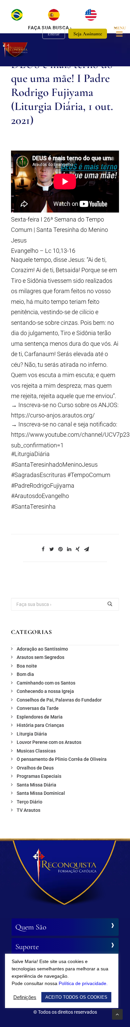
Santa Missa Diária (36, 784)
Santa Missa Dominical (41, 793)
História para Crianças (40, 725)
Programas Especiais (39, 776)
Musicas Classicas (36, 751)
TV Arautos (28, 810)
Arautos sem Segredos (40, 657)
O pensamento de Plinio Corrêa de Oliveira (62, 759)
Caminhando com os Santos (46, 683)
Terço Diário (29, 801)
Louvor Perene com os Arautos (49, 742)
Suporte (27, 946)
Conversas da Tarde (38, 708)
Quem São (30, 927)
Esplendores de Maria (40, 717)
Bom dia (25, 674)
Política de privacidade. (83, 983)
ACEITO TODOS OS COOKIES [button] (76, 997)
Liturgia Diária (32, 734)
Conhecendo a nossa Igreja (45, 691)
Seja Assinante (87, 34)
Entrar (54, 34)
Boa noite (27, 666)
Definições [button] (24, 997)
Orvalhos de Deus (35, 767)
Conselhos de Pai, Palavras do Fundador (59, 700)
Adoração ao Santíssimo (42, 649)
